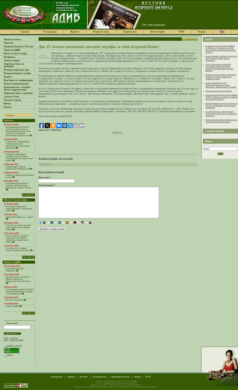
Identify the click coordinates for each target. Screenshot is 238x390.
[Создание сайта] (16, 385)
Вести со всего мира (15, 53)
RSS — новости (11, 338)
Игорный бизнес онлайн (17, 73)
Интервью (9, 57)
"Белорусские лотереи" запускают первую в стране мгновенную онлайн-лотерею (220, 77)
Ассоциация (50, 31)
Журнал (74, 31)
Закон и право (12, 60)
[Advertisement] (79, 141)
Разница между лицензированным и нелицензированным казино (221, 121)
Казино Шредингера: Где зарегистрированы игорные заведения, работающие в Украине (220, 85)
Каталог (84, 377)
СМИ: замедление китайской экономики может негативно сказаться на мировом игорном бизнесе (219, 67)
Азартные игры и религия (18, 93)
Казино (8, 77)
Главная (24, 31)
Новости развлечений (16, 84)
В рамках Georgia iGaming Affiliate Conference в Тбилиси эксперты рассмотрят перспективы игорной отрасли (220, 49)
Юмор (7, 103)
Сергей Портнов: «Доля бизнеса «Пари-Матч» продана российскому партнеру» (221, 114)
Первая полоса (12, 39)
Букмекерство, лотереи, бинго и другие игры (17, 88)
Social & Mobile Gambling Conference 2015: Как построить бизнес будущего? (221, 58)
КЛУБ (181, 31)
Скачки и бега (11, 96)
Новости (8, 43)
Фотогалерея (157, 31)
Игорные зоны (101, 31)
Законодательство (120, 377)
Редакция (10, 115)
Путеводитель (99, 377)
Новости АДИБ (12, 50)
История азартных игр (16, 70)
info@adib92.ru (135, 385)
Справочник (130, 31)
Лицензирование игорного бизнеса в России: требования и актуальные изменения (221, 105)
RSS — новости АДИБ (13, 340)
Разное (8, 107)
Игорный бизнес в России (18, 46)
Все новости (28, 195)
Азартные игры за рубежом (14, 65)
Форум (202, 31)
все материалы (189, 39)
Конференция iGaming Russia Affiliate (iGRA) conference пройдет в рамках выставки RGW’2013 (221, 97)
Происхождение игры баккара (218, 91)
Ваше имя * (45, 177)
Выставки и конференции (18, 80)
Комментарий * (47, 185)
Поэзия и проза (12, 100)
